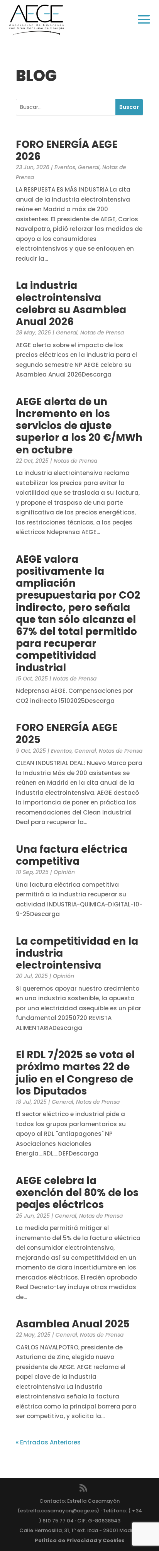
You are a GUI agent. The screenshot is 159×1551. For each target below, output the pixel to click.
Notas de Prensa (102, 332)
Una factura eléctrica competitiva (71, 855)
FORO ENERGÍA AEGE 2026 (66, 150)
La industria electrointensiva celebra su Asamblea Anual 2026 (71, 303)
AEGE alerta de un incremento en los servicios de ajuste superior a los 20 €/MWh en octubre (79, 426)
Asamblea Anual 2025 (73, 1324)
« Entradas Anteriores (48, 1442)
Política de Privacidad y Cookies (80, 1540)
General (89, 167)
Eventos (64, 167)
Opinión (64, 872)
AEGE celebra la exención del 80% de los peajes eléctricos (77, 1193)
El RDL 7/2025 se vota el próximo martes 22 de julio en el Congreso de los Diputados (75, 1073)
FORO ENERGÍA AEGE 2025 (66, 734)
